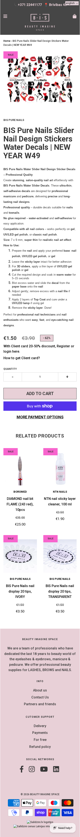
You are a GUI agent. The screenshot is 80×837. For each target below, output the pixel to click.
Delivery (40, 726)
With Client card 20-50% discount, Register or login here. (38, 349)
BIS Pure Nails (20, 578)
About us (40, 690)
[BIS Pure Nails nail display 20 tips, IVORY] (20, 556)
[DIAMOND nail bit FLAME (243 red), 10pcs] (20, 469)
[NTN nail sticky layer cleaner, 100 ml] (60, 469)
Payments (40, 733)
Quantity (10, 368)
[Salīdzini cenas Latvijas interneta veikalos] (40, 826)
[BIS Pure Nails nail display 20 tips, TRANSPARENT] (60, 556)
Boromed (20, 491)
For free (40, 740)
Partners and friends (40, 704)
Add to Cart (40, 393)
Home (6, 40)
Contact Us (40, 697)
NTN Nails (60, 491)
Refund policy (40, 747)
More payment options (40, 417)
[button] (72, 3)
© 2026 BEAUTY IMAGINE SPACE (40, 794)
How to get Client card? (21, 358)
